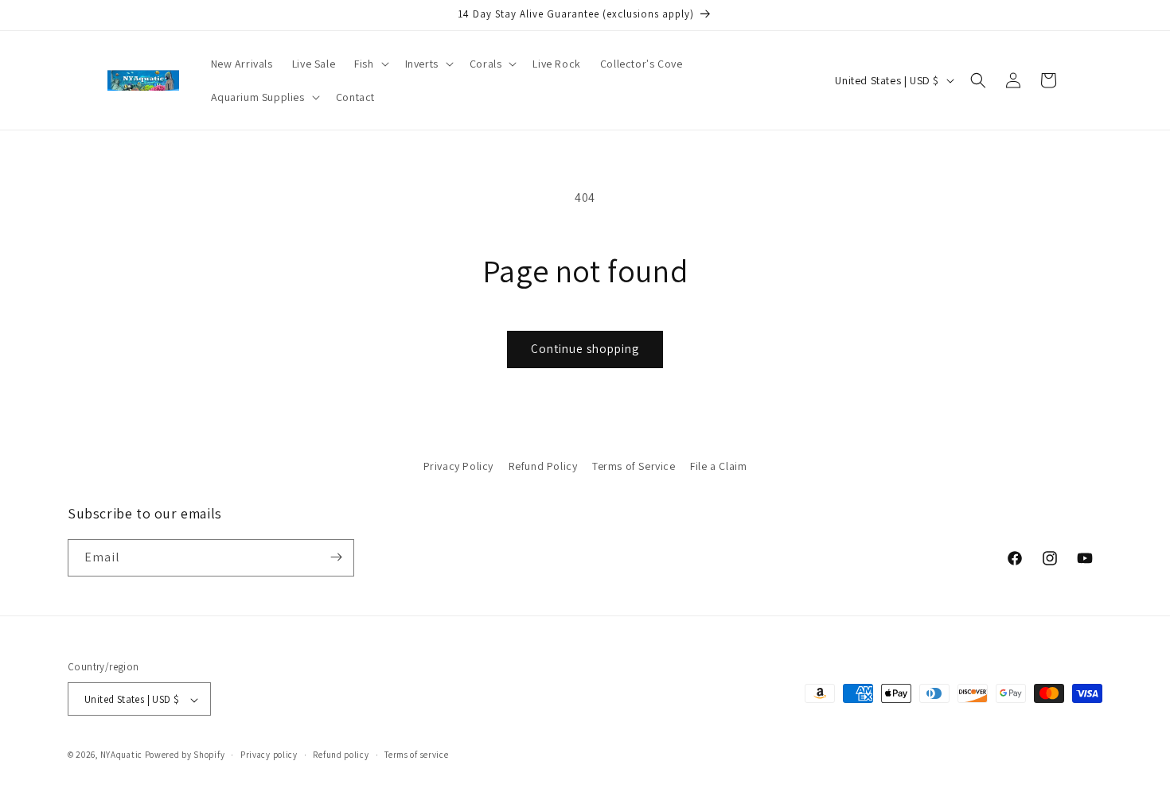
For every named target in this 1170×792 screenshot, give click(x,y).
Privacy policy (269, 754)
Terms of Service (634, 466)
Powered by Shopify (185, 755)
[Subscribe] (335, 557)
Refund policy (341, 754)
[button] (370, 63)
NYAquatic (122, 755)
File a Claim (718, 466)
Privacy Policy (458, 466)
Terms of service (416, 754)
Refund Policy (543, 466)
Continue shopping (585, 348)
